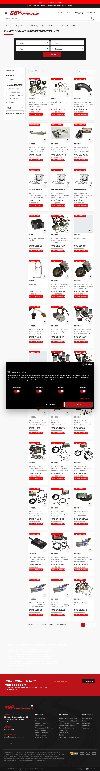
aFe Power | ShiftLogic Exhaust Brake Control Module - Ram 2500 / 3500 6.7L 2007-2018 (37, 560)
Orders (84, 721)
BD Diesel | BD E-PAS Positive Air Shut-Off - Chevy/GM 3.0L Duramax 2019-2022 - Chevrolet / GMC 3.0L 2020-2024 (38, 334)
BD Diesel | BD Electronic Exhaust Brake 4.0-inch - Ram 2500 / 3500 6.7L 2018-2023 (83, 333)
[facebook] (6, 743)
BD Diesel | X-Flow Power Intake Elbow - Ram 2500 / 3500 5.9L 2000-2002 (83, 104)
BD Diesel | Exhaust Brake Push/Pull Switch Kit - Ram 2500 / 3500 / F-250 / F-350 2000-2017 (37, 425)
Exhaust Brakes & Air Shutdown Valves (69, 26)
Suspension (39, 726)
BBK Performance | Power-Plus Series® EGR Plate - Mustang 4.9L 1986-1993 (38, 196)
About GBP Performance (68, 719)
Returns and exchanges (67, 726)
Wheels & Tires (40, 719)
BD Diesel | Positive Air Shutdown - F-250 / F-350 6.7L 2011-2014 (37, 605)
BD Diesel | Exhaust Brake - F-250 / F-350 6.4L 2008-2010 (82, 514)
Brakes (37, 721)
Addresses (86, 726)
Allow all (78, 404)
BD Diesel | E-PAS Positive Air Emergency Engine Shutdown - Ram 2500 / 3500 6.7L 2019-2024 (38, 470)
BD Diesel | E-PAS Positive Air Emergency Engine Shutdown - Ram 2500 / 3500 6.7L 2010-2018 (83, 425)
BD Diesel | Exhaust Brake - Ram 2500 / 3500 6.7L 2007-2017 (60, 241)
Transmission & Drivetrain (44, 728)
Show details (84, 398)
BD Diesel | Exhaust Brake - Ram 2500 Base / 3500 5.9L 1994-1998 (83, 150)
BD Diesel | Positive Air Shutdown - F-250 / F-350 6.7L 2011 (59, 423)
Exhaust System (41, 737)
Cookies (61, 735)
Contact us (63, 730)
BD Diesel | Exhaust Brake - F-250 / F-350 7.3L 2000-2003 (59, 150)
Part (13, 26)
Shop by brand (40, 735)
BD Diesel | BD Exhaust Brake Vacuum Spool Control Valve (59, 332)
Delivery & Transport (66, 728)
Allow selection (49, 404)
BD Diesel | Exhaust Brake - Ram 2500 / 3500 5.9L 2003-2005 (38, 104)
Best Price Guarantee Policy (69, 723)
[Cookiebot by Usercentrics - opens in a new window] (83, 364)
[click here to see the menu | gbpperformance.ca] (6, 13)
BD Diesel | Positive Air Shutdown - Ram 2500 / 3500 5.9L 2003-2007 (60, 605)
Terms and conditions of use (69, 737)
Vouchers (85, 728)
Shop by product (41, 733)
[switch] (39, 391)
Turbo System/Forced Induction (43, 26)
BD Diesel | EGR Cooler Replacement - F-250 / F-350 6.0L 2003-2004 (37, 150)
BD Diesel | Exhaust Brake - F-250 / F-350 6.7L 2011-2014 (59, 559)
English (59, 12)
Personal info (87, 719)
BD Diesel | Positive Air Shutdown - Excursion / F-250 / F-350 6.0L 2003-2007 (83, 560)
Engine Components (23, 26)
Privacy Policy (64, 733)
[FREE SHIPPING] (38, 87)
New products (40, 730)
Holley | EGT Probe (81, 239)
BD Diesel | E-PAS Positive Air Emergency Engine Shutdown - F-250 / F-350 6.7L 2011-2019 (59, 470)
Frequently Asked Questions (69, 721)
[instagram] (11, 743)
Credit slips (86, 723)
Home (8, 26)
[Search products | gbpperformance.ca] (92, 18)
